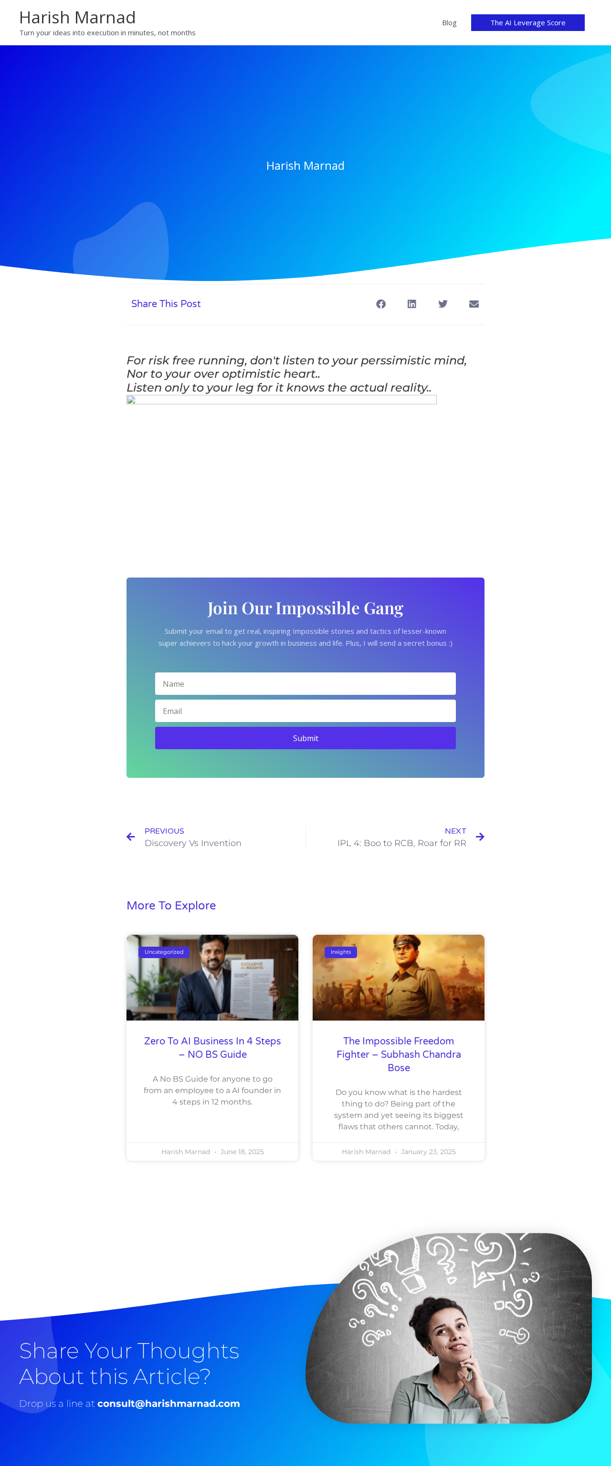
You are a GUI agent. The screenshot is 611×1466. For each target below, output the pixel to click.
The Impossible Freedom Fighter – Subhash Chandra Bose (399, 1055)
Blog (449, 22)
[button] (528, 22)
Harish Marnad (77, 17)
